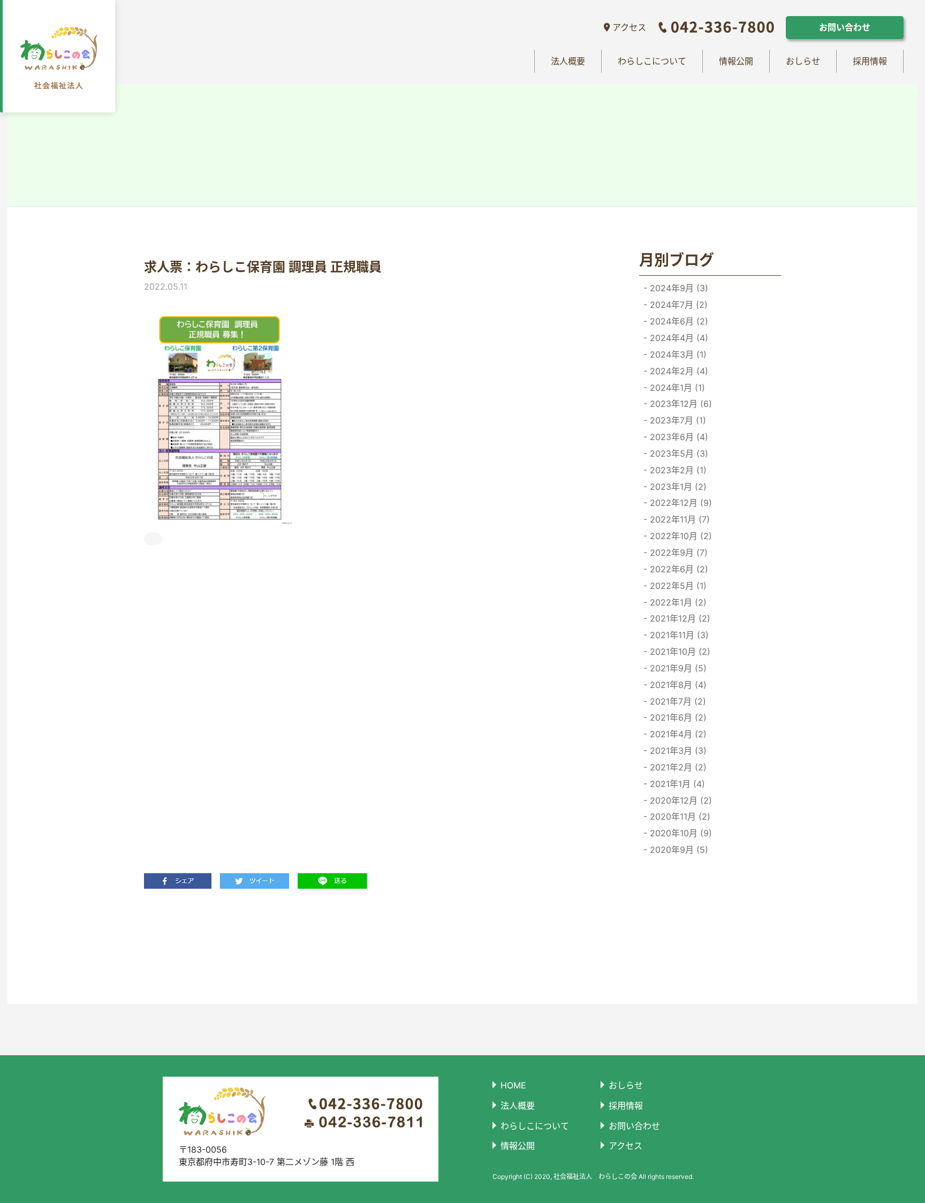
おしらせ (803, 61)
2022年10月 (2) (679, 536)
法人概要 (568, 61)
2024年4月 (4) (677, 337)
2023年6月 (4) (677, 437)
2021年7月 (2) (676, 701)
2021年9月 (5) (677, 668)
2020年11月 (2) (678, 816)
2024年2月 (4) (677, 371)
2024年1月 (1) (676, 387)
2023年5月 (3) (677, 453)
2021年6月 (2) (677, 717)
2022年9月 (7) (677, 552)
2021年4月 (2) (677, 734)
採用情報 (870, 61)
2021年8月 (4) (677, 684)
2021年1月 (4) (676, 783)
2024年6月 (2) (677, 321)
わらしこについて (652, 61)
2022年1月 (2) (677, 602)
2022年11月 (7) (678, 519)
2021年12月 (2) (678, 618)
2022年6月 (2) (677, 569)
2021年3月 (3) (677, 750)
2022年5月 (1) (677, 585)
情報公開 (736, 61)
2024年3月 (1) (677, 354)
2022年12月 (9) (679, 502)
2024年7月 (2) (677, 304)
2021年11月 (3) (678, 635)
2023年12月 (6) (679, 403)
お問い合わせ (844, 27)
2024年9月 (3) (677, 288)
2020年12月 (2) (679, 800)
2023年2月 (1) (677, 470)
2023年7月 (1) (676, 420)
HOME (513, 1085)
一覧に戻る (367, 946)
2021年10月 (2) (678, 651)
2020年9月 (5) (677, 849)
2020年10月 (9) (679, 833)
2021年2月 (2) (677, 767)
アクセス (629, 27)
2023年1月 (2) (677, 486)
